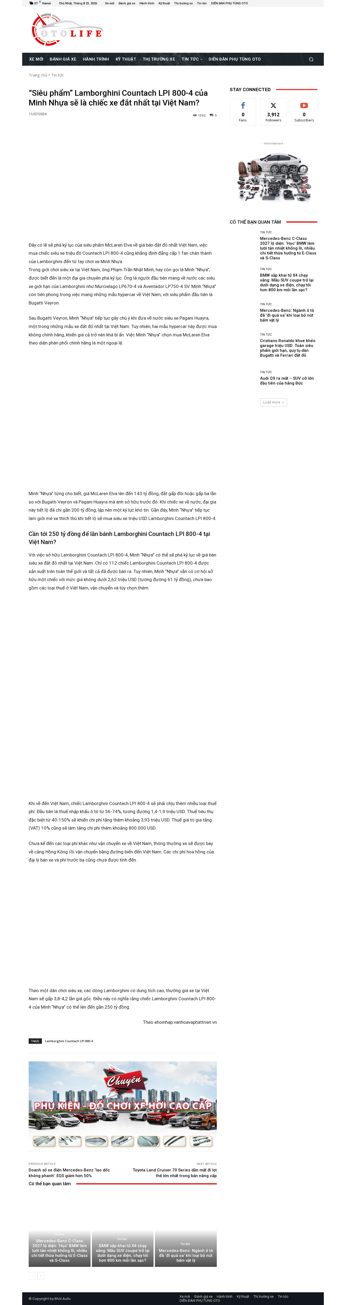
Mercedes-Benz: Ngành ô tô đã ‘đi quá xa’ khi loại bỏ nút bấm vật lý (186, 1255)
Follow (273, 103)
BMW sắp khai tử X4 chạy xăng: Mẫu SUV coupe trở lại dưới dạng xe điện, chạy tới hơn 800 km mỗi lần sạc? (122, 1253)
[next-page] (40, 1275)
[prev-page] (32, 1275)
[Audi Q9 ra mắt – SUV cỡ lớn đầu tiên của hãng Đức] (243, 378)
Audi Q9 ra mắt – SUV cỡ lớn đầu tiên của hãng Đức (287, 381)
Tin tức (57, 75)
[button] (311, 59)
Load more (271, 402)
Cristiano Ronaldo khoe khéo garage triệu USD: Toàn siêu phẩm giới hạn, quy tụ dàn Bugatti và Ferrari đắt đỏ (287, 348)
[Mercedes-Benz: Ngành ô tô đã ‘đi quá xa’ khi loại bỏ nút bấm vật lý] (186, 1230)
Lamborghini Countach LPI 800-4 (69, 1041)
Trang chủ (38, 75)
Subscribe (304, 103)
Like (243, 103)
